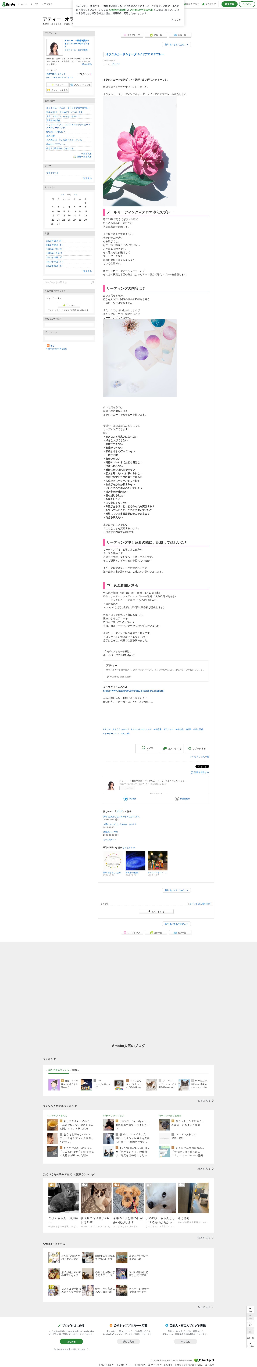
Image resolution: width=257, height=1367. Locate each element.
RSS (52, 346)
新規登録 (229, 4)
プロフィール (70, 50)
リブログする (199, 748)
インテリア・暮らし (57, 1115)
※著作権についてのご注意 (56, 349)
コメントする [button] (174, 748)
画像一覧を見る (84, 156)
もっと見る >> (109, 839)
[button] (250, 1344)
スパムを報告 (107, 1365)
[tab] (58, 1070)
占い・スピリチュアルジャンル (59, 77)
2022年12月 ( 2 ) (54, 249)
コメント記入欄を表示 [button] (199, 903)
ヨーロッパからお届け (170, 1115)
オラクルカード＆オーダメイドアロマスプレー (135, 54)
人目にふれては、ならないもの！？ (120, 824)
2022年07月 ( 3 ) (54, 261)
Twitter (132, 798)
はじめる (71, 1341)
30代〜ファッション (113, 1115)
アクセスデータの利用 (161, 1365)
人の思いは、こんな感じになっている (64, 140)
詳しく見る (128, 1341)
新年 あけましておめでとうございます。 (122, 816)
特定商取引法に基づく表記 (189, 1365)
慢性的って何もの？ (55, 131)
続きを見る (87, 64)
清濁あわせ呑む (110, 832)
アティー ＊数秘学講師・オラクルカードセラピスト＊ (77, 43)
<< (62, 194)
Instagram (185, 798)
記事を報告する (201, 772)
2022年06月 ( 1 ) (54, 265)
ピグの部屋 (83, 50)
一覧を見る (86, 153)
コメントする (157, 911)
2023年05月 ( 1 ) (54, 240)
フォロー (129, 788)
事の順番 (50, 136)
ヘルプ (211, 1365)
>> (75, 194)
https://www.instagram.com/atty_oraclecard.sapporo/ (133, 690)
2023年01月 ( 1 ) (54, 245)
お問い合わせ (125, 1365)
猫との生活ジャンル (58, 1070)
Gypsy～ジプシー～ (55, 144)
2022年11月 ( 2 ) (54, 253)
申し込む (185, 1341)
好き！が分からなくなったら (60, 148)
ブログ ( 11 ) (52, 173)
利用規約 (141, 1365)
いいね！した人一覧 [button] (199, 756)
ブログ (115, 64)
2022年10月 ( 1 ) (54, 257)
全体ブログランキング (56, 74)
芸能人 (75, 1070)
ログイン (247, 4)
